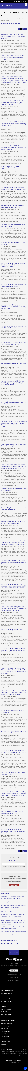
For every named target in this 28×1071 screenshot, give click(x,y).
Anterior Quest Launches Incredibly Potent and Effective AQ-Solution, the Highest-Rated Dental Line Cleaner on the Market (14, 692)
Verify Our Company (6, 1031)
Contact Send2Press (5, 1041)
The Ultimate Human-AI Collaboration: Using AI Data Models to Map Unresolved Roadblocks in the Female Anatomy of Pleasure (13, 922)
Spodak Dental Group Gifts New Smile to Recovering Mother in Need (12, 630)
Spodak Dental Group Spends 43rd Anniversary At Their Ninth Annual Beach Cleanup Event (13, 831)
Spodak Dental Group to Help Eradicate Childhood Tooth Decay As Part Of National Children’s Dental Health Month (13, 608)
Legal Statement (9, 1060)
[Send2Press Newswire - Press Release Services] (7, 7)
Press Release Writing (6, 998)
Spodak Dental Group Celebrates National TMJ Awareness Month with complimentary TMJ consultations (13, 123)
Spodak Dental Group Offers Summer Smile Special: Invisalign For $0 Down (13, 285)
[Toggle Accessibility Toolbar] (25, 1068)
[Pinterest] (19, 1)
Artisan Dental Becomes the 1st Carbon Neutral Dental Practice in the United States (13, 188)
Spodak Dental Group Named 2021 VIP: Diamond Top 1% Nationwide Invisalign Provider (12, 57)
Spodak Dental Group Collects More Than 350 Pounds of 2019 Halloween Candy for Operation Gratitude (13, 650)
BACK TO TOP (14, 952)
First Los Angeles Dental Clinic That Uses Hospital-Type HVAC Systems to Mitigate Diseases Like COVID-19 (12, 382)
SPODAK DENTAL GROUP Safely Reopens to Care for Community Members (13, 445)
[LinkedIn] (21, 1)
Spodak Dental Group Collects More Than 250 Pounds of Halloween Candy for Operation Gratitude (13, 102)
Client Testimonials (5, 1033)
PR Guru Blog (4, 1044)
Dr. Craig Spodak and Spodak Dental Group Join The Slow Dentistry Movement (13, 343)
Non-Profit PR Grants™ (6, 1039)
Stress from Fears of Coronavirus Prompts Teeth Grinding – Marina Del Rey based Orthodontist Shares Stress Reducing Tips (13, 542)
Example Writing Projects (7, 1001)
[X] (2, 943)
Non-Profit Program (5, 1011)
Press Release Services (6, 993)
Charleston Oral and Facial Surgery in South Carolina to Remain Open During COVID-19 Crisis (13, 562)
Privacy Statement (17, 1060)
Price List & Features (6, 1004)
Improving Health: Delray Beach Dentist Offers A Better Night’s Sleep (12, 812)
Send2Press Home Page (6, 1023)
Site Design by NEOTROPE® (14, 1062)
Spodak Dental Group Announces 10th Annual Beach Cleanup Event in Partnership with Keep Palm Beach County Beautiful (13, 586)
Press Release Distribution (7, 996)
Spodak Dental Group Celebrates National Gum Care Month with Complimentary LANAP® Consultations (13, 265)
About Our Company (6, 1026)
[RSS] (26, 1)
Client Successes (5, 1036)
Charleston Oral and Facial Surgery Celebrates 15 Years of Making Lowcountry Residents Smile (13, 306)
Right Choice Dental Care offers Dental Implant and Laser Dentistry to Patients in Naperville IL (13, 36)
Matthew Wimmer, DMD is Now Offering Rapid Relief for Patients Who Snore (12, 206)
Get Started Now (13, 970)
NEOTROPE (9, 1049)
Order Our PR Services (6, 1014)
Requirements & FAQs (6, 1009)
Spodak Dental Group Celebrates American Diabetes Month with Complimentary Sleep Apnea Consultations (13, 147)
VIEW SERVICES (13, 885)
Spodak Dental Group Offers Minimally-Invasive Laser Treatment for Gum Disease (13, 751)
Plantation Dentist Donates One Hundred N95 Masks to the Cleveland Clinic (13, 522)
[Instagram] (23, 1)
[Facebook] (17, 1)
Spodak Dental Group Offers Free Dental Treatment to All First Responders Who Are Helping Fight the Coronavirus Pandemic (13, 466)
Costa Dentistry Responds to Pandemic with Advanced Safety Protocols (13, 509)
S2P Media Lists (4, 1006)
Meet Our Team (4, 1028)
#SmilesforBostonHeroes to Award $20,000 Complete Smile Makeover (13, 327)
